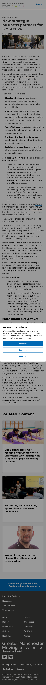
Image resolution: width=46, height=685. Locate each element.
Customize (23, 350)
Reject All (23, 356)
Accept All (23, 344)
